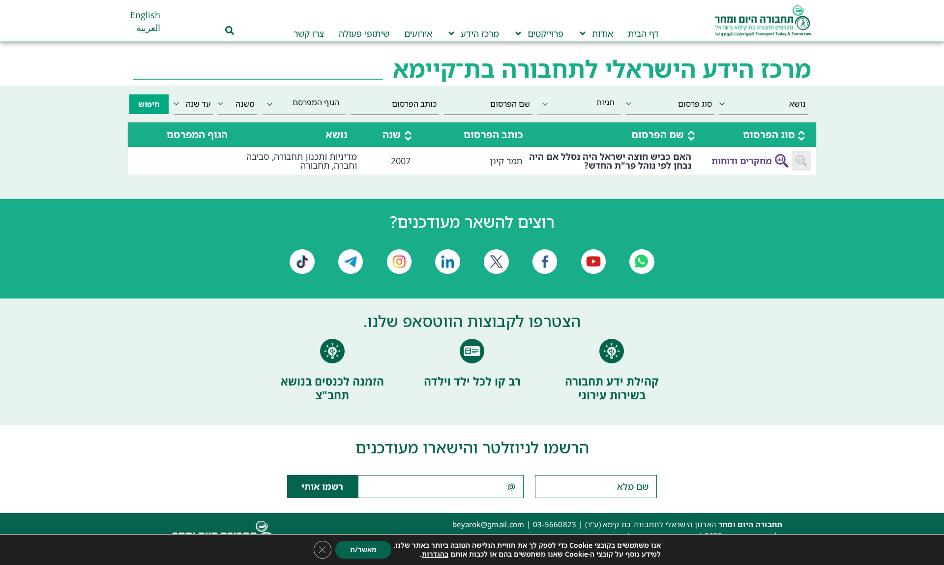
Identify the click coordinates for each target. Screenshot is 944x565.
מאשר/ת (363, 549)
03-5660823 (555, 524)
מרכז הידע (480, 33)
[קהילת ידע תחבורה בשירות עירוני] (611, 351)
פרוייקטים (545, 33)
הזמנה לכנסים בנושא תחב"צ (332, 388)
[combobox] (579, 104)
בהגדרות (435, 554)
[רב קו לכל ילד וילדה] (472, 351)
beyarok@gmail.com (488, 524)
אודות (602, 33)
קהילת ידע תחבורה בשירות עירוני (612, 388)
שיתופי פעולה (364, 33)
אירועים (418, 33)
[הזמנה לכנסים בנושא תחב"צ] (332, 351)
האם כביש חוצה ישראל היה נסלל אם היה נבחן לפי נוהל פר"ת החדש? (610, 160)
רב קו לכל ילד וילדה (472, 381)
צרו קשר (309, 33)
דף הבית (643, 33)
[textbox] (579, 102)
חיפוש (149, 104)
